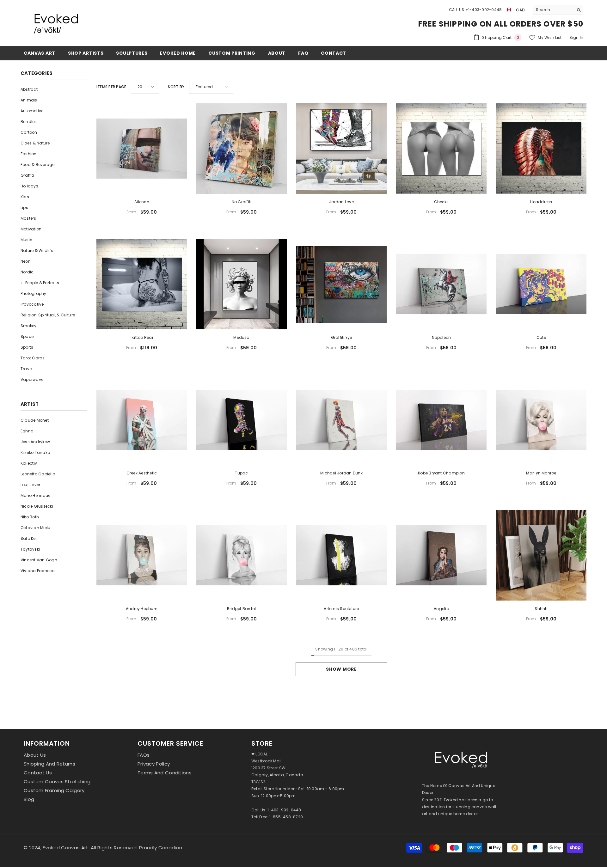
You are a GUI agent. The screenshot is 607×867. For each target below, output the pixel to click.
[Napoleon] (441, 284)
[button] (145, 87)
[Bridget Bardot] (241, 555)
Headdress (541, 202)
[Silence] (141, 148)
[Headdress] (541, 148)
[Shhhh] (541, 555)
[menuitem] (54, 89)
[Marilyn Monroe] (541, 420)
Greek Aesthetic (141, 473)
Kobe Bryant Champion (441, 473)
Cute (541, 337)
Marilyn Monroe (541, 473)
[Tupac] (241, 420)
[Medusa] (241, 284)
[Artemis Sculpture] (341, 555)
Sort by (176, 86)
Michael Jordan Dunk (341, 473)
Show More (341, 669)
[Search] (558, 10)
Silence (141, 202)
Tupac (241, 473)
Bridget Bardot (241, 608)
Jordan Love (341, 202)
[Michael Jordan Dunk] (341, 420)
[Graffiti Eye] (341, 284)
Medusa (241, 337)
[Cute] (541, 284)
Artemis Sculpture (341, 608)
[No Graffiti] (241, 148)
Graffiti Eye (341, 337)
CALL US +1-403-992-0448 (475, 9)
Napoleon (441, 337)
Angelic (441, 608)
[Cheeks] (441, 148)
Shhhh (541, 608)
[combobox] (553, 10)
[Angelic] (441, 555)
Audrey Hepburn (141, 608)
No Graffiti (242, 202)
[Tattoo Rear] (141, 284)
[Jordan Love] (341, 148)
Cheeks (441, 202)
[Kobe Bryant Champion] (441, 420)
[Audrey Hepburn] (141, 555)
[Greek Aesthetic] (141, 420)
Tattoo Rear (141, 337)
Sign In (576, 37)
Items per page (111, 86)
